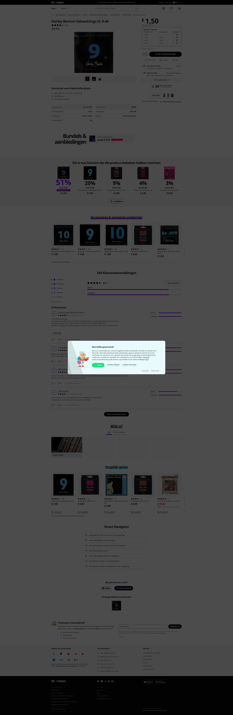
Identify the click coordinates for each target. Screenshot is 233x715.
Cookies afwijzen (113, 365)
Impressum (145, 371)
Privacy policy (155, 371)
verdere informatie (129, 365)
